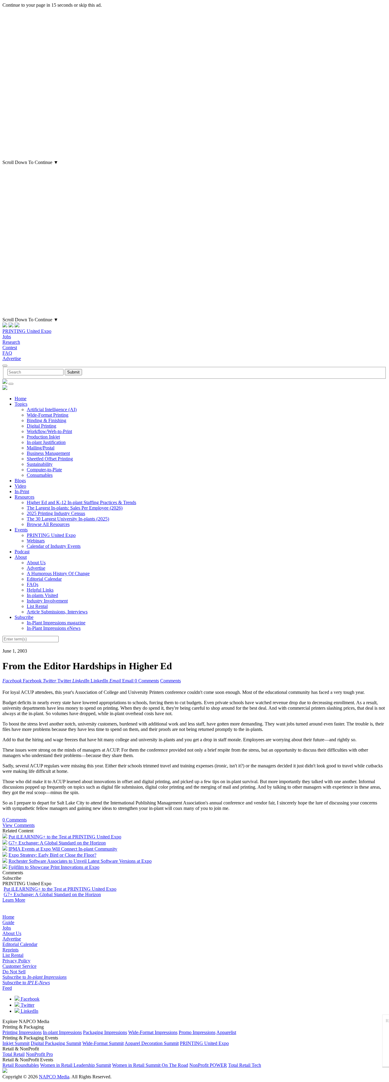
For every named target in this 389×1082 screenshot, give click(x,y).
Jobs (6, 336)
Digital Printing (41, 425)
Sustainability (40, 464)
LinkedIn (28, 1011)
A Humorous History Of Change (58, 573)
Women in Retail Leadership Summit (75, 1065)
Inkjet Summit (15, 1043)
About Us (36, 562)
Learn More (13, 900)
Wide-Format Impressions (152, 1032)
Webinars (36, 540)
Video (20, 486)
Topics (21, 404)
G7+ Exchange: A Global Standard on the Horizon (57, 842)
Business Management (48, 453)
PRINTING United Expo (26, 331)
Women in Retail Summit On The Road (150, 1065)
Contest (9, 347)
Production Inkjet (43, 436)
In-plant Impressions (62, 1032)
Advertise (11, 358)
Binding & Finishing (46, 420)
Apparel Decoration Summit (152, 1043)
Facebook (29, 999)
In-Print (22, 491)
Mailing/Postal (40, 447)
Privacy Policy (16, 960)
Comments (170, 680)
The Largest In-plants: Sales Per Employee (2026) (74, 507)
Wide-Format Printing (47, 415)
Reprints (10, 949)
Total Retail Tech (244, 1065)
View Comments (18, 825)
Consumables (40, 475)
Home (20, 398)
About (21, 557)
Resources (24, 497)
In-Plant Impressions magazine (56, 622)
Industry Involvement (47, 600)
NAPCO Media (54, 1076)
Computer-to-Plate (44, 469)
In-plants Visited (42, 595)
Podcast (22, 551)
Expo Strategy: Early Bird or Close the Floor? (52, 855)
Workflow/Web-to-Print (49, 431)
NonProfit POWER (208, 1065)
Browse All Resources (48, 524)
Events (21, 529)
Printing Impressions (22, 1032)
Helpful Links (40, 589)
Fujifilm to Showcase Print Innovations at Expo (54, 867)
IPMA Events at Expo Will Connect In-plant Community (63, 849)
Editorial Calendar (44, 579)
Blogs (20, 480)
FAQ (7, 353)
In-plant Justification (46, 442)
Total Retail (13, 1054)
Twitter (26, 1005)
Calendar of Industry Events (54, 546)
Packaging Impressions (105, 1032)
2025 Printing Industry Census (56, 513)
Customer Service (19, 966)
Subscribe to (34, 977)
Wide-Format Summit (103, 1043)
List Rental (37, 606)
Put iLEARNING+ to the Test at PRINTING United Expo (65, 836)
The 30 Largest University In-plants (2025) (68, 518)
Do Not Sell (14, 971)
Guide (8, 922)
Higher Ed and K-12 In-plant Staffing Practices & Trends (81, 502)
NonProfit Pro (39, 1054)
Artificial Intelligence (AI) (52, 409)
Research (11, 342)
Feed (7, 988)
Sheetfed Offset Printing (50, 458)
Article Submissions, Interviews (57, 611)
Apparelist (226, 1032)
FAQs (32, 584)
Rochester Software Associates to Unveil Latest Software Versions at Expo (80, 861)
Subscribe (24, 617)
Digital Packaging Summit (56, 1043)
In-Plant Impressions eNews (54, 628)
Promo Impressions (197, 1032)
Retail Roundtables (20, 1065)
